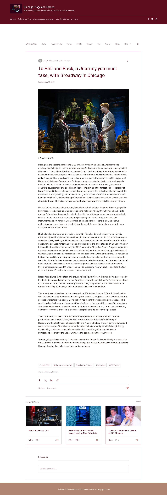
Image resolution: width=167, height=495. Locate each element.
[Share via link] (57, 380)
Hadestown (100, 365)
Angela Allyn (45, 365)
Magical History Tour (39, 430)
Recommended (56, 44)
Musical (108, 44)
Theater (89, 44)
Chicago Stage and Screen (39, 6)
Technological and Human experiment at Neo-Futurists (83, 431)
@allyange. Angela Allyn (63, 365)
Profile (79, 44)
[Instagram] (156, 19)
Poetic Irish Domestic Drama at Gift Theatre (122, 431)
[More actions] (127, 60)
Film (98, 44)
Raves (44, 44)
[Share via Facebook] (39, 380)
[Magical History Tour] (43, 416)
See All (138, 402)
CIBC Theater (114, 365)
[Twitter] (152, 19)
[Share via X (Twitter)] (45, 380)
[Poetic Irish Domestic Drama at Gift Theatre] (123, 416)
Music (117, 44)
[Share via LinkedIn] (51, 380)
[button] (138, 44)
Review (69, 44)
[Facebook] (148, 19)
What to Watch (31, 44)
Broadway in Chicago (84, 365)
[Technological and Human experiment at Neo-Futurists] (83, 416)
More (126, 44)
